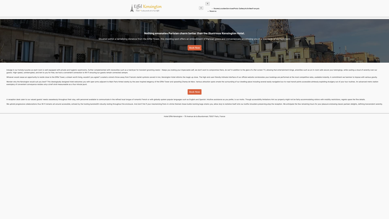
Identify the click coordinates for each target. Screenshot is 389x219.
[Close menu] (208, 3)
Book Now (194, 47)
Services (230, 9)
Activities (248, 9)
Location (222, 9)
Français (255, 9)
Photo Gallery (239, 9)
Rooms (216, 9)
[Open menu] (201, 8)
